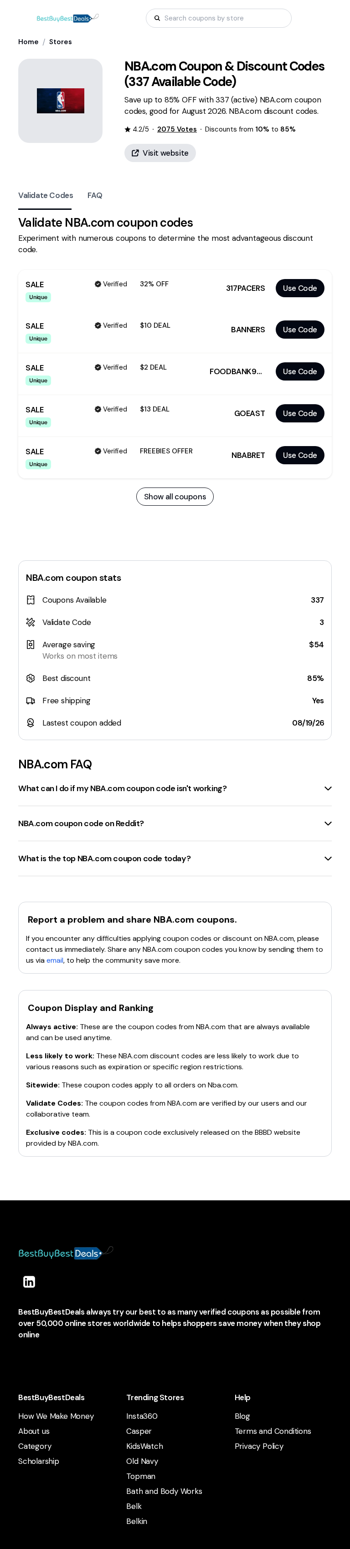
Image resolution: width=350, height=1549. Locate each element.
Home (28, 41)
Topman (140, 1476)
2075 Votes (177, 129)
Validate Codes (45, 195)
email (54, 960)
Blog (242, 1416)
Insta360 (141, 1416)
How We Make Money (56, 1416)
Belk (133, 1506)
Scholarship (38, 1461)
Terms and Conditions (273, 1431)
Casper (139, 1431)
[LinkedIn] (29, 1282)
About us (33, 1431)
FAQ (95, 195)
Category (34, 1446)
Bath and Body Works (164, 1491)
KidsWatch (144, 1446)
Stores (60, 41)
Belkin (136, 1521)
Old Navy (142, 1461)
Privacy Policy (259, 1446)
